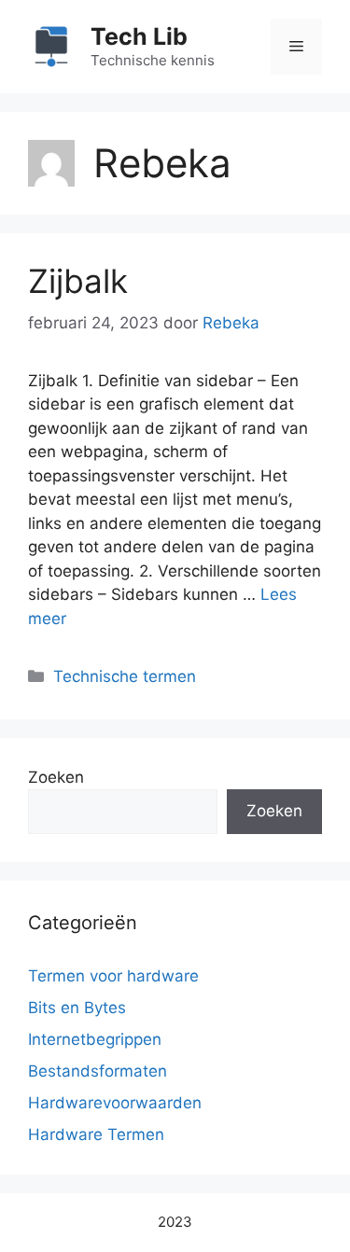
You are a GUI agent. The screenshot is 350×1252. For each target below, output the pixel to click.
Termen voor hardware (113, 976)
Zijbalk (78, 280)
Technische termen (124, 676)
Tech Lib (139, 36)
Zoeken (56, 777)
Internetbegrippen (94, 1039)
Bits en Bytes (77, 1007)
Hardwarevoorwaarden (115, 1102)
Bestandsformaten (97, 1071)
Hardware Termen (96, 1134)
